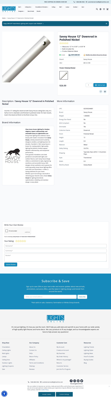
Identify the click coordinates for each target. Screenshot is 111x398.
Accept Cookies (46, 394)
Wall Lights (5, 353)
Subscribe (82, 297)
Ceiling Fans (28, 7)
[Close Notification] (106, 24)
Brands (38, 11)
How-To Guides (89, 357)
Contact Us (33, 350)
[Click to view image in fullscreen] (28, 58)
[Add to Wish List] (100, 91)
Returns (59, 363)
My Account (60, 347)
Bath (19, 7)
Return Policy (33, 357)
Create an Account (63, 350)
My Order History (62, 357)
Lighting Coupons (8, 366)
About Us (32, 347)
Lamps (67, 7)
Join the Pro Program (64, 369)
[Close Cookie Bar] (109, 386)
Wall (60, 7)
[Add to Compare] (105, 91)
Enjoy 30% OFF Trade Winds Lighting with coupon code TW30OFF (23, 23)
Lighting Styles (88, 350)
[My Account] (100, 9)
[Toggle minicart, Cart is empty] (107, 9)
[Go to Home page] (9, 9)
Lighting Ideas (88, 353)
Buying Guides (88, 360)
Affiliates (32, 360)
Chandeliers (6, 347)
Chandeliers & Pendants (41, 7)
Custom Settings (64, 394)
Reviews (32, 369)
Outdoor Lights (7, 363)
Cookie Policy (45, 390)
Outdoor (75, 7)
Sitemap (32, 366)
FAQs (31, 353)
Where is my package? (64, 360)
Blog (85, 363)
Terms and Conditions (36, 363)
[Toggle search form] (97, 9)
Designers (20, 11)
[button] (4, 393)
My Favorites (61, 353)
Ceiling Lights (6, 350)
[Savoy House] (12, 155)
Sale (83, 7)
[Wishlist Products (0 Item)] (104, 9)
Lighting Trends (89, 347)
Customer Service (62, 366)
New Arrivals (31, 11)
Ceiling (53, 7)
